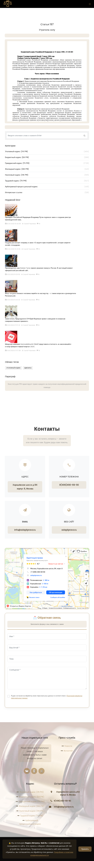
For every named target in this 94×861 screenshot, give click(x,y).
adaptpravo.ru (69, 529)
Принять (85, 849)
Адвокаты (27, 368)
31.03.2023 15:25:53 (13, 274)
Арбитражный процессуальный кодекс (47, 186)
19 (39, 224)
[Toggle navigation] (89, 4)
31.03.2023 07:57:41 (13, 325)
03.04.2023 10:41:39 (13, 249)
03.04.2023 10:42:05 (13, 224)
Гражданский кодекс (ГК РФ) (47, 163)
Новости (68, 746)
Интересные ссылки (47, 192)
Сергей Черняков (29, 224)
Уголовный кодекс (13, 368)
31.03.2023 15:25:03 (13, 300)
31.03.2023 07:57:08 (13, 350)
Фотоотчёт (68, 750)
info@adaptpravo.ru (25, 529)
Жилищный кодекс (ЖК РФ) (47, 169)
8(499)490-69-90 (69, 484)
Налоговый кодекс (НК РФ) (47, 175)
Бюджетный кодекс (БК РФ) (47, 157)
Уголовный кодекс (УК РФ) (47, 151)
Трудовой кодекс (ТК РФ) (47, 180)
